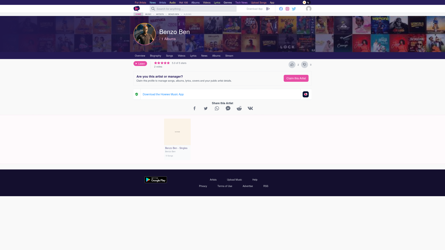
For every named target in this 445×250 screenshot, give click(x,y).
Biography (155, 55)
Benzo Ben (173, 14)
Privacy (203, 186)
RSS (265, 186)
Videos (181, 55)
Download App (255, 8)
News (204, 55)
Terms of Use (224, 186)
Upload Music (234, 179)
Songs (169, 55)
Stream (229, 55)
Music (148, 14)
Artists (160, 14)
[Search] (153, 9)
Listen (141, 63)
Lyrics (193, 55)
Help (254, 179)
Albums (187, 14)
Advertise (248, 186)
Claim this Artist (296, 78)
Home (138, 14)
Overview (140, 55)
